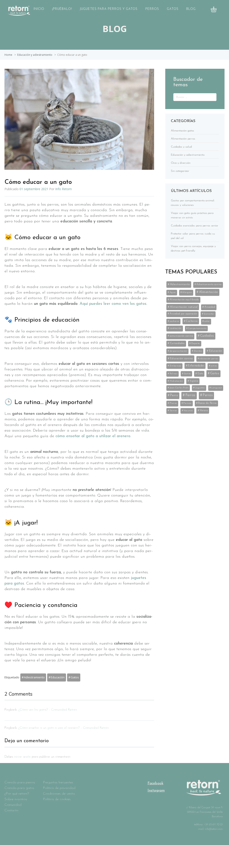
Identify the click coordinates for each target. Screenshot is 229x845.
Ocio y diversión (181, 162)
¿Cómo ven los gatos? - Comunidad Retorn (47, 710)
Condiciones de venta (59, 794)
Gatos (172, 9)
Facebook (155, 783)
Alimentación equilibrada (184, 300)
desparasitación (178, 351)
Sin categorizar (180, 171)
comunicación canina (181, 336)
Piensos (187, 403)
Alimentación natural (184, 306)
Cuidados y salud (181, 146)
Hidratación (176, 381)
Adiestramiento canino (209, 284)
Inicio (39, 9)
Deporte (195, 343)
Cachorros (192, 321)
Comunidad (12, 805)
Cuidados (207, 336)
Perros (152, 9)
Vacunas (188, 410)
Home (8, 55)
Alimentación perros (183, 138)
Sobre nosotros (15, 799)
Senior (173, 410)
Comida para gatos (19, 788)
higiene (194, 381)
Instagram (156, 790)
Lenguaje (216, 388)
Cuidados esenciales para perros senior (194, 225)
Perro (174, 395)
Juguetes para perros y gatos (109, 9)
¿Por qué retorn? (16, 794)
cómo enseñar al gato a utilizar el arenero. (93, 436)
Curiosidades (177, 343)
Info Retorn (63, 189)
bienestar (209, 314)
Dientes (198, 351)
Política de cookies (57, 799)
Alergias (187, 292)
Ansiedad (209, 307)
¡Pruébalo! (62, 9)
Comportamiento (197, 328)
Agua (173, 292)
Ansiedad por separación (183, 314)
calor (207, 321)
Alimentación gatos (182, 130)
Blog (191, 9)
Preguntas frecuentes (58, 782)
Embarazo (175, 366)
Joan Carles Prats (179, 388)
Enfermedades (196, 365)
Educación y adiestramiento (34, 55)
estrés (214, 366)
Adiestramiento (34, 677)
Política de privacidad (59, 788)
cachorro (174, 321)
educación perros (208, 358)
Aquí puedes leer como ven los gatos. (113, 304)
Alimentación (208, 292)
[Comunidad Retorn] (19, 14)
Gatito (187, 373)
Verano (204, 410)
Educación (58, 677)
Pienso (173, 403)
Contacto (11, 810)
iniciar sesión (22, 757)
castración (176, 328)
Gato (200, 373)
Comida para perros (19, 782)
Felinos (174, 373)
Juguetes (200, 388)
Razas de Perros (207, 403)
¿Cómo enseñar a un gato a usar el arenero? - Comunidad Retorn (63, 728)
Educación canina (181, 358)
